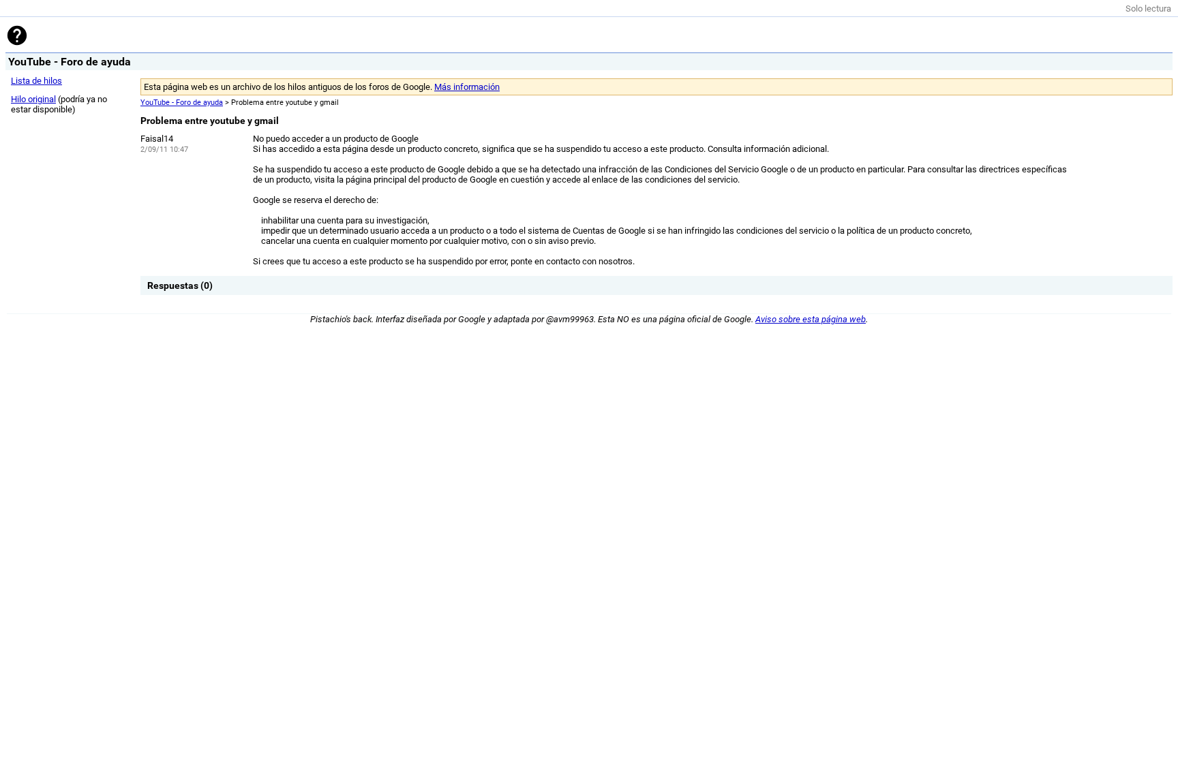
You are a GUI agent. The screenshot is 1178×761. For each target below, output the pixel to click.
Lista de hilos (36, 81)
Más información (467, 87)
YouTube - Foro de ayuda (181, 102)
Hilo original (33, 99)
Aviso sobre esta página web (810, 319)
